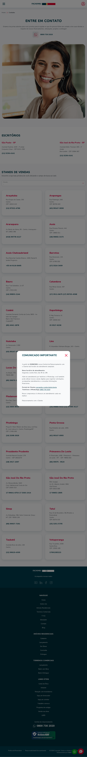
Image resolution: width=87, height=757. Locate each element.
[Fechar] (66, 355)
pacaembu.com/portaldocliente (46, 387)
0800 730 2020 (45, 390)
